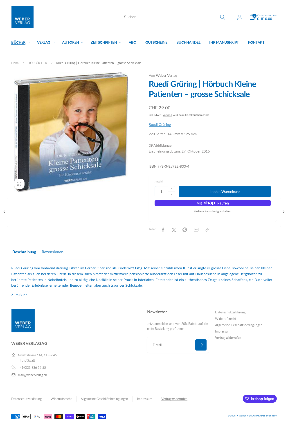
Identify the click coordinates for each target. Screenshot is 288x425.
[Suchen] (222, 17)
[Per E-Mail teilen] (196, 229)
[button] (263, 17)
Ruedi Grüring (160, 124)
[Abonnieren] (201, 345)
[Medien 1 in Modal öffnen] (71, 132)
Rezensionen (52, 251)
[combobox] (174, 17)
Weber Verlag (163, 75)
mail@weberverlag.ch (32, 375)
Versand (167, 115)
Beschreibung (24, 251)
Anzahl (159, 181)
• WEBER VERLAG (246, 415)
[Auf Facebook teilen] (163, 229)
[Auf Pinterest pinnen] (184, 229)
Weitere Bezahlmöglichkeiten (213, 211)
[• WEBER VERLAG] (23, 331)
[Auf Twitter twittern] (174, 229)
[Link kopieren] (207, 229)
